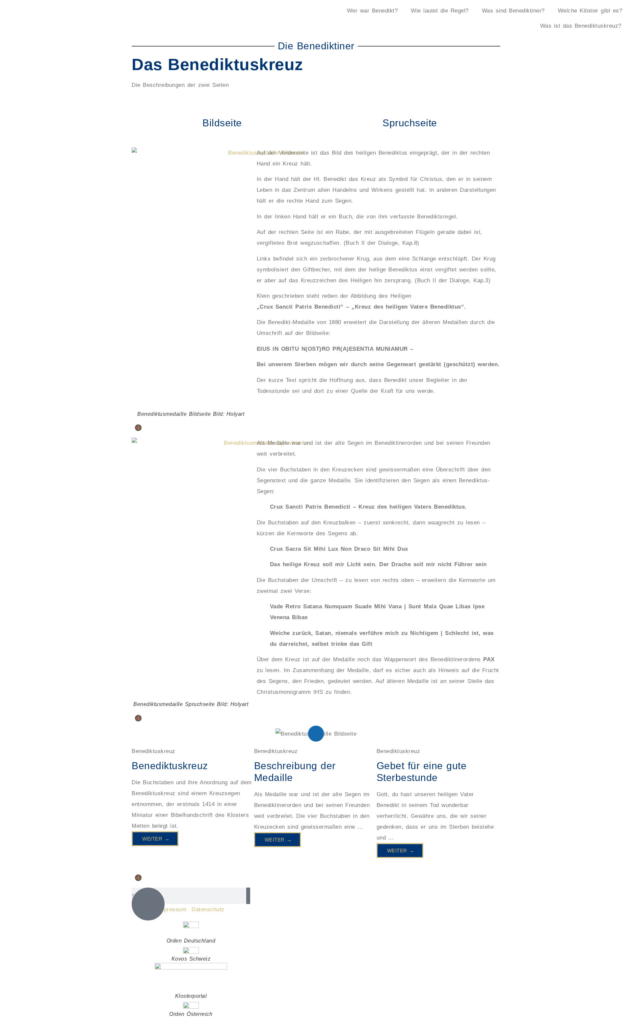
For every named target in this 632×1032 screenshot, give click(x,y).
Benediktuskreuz (170, 765)
